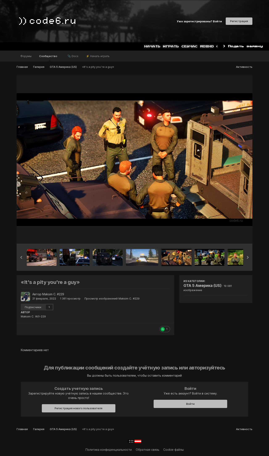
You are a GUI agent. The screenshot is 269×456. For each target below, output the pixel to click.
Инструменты (233, 236)
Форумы (26, 56)
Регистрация (239, 21)
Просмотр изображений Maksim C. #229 (112, 298)
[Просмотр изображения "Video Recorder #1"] (142, 257)
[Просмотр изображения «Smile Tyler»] (242, 257)
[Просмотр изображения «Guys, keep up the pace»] (209, 257)
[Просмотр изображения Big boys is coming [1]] (108, 257)
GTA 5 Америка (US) (202, 285)
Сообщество (48, 56)
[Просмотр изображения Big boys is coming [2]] (75, 257)
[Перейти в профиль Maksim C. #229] (25, 296)
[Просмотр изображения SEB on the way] (42, 257)
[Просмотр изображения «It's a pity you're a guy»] (176, 257)
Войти (190, 403)
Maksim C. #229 (53, 294)
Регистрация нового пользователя (78, 408)
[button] (21, 257)
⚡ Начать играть (97, 56)
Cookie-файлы (173, 449)
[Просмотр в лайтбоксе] (134, 159)
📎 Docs (72, 56)
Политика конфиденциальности (109, 449)
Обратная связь (147, 449)
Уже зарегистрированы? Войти (199, 21)
